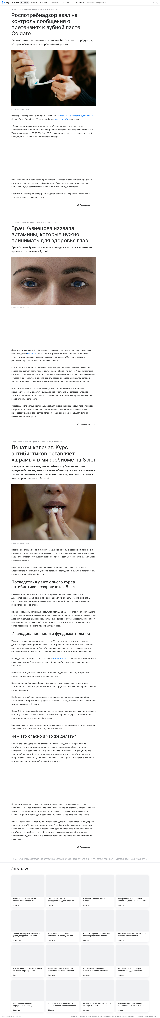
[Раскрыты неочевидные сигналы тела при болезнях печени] (132, 926)
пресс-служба (61, 119)
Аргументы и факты (37, 222)
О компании (10, 1016)
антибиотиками (59, 658)
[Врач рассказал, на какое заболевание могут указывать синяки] (62, 926)
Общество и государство (48, 9)
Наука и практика (55, 441)
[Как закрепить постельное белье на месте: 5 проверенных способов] (27, 961)
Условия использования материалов (90, 1016)
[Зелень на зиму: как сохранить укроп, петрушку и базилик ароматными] (27, 926)
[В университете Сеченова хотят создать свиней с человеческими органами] (62, 996)
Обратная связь (109, 1016)
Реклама (18, 1016)
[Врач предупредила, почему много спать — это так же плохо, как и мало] (132, 996)
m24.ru (34, 9)
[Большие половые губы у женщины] (97, 891)
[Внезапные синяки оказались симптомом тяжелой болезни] (62, 961)
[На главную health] (12, 2)
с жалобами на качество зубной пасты (75, 116)
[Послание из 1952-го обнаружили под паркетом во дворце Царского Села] (62, 891)
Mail (3, 1016)
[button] (53, 78)
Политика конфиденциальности (146, 1016)
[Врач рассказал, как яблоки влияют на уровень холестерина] (132, 891)
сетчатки (31, 353)
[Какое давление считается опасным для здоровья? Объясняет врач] (27, 891)
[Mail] (3, 2)
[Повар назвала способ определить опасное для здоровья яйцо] (27, 996)
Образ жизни (51, 222)
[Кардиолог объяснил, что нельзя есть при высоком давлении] (97, 996)
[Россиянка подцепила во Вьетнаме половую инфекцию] (97, 961)
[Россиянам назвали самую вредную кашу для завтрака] (132, 961)
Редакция (74, 1016)
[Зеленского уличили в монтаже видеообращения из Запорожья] (97, 926)
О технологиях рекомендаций (124, 1016)
